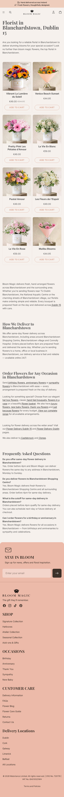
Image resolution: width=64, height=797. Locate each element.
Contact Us (8, 722)
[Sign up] (57, 573)
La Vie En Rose (17, 248)
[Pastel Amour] (17, 181)
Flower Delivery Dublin (47, 428)
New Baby (7, 679)
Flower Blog (8, 706)
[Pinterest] (21, 606)
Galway (6, 748)
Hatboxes (7, 626)
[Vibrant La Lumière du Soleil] (17, 76)
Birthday (6, 658)
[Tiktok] (15, 606)
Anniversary (8, 663)
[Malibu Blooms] (47, 231)
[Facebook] (4, 606)
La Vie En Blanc (47, 146)
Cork (4, 743)
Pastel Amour (17, 199)
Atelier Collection (11, 632)
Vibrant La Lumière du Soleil (17, 95)
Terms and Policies (32, 786)
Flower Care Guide (11, 711)
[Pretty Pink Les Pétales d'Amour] (17, 129)
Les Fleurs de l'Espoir (47, 199)
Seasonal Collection (12, 637)
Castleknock (27, 438)
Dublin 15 (56, 305)
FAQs (5, 700)
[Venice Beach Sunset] (47, 76)
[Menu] (3, 12)
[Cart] (60, 12)
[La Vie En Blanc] (47, 129)
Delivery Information (12, 695)
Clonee (42, 438)
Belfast (5, 759)
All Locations (8, 764)
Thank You (7, 669)
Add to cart (17, 107)
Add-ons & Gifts (10, 642)
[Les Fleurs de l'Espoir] (47, 181)
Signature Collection (12, 621)
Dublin (5, 737)
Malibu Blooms (47, 248)
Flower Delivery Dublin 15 (19, 428)
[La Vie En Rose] (17, 231)
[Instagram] (10, 606)
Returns (6, 716)
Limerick (6, 754)
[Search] (10, 12)
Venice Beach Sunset (47, 93)
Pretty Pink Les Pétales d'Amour (17, 148)
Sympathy (7, 674)
